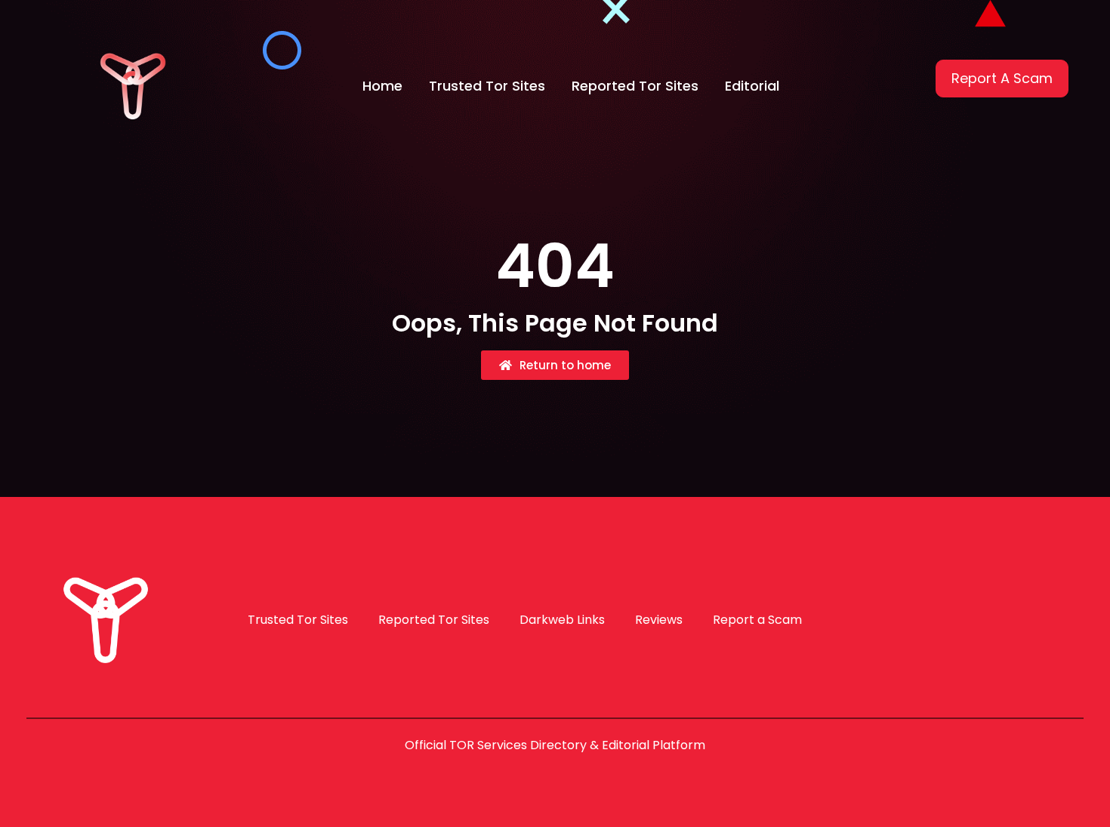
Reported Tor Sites (635, 85)
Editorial (752, 85)
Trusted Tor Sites (487, 85)
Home (382, 85)
